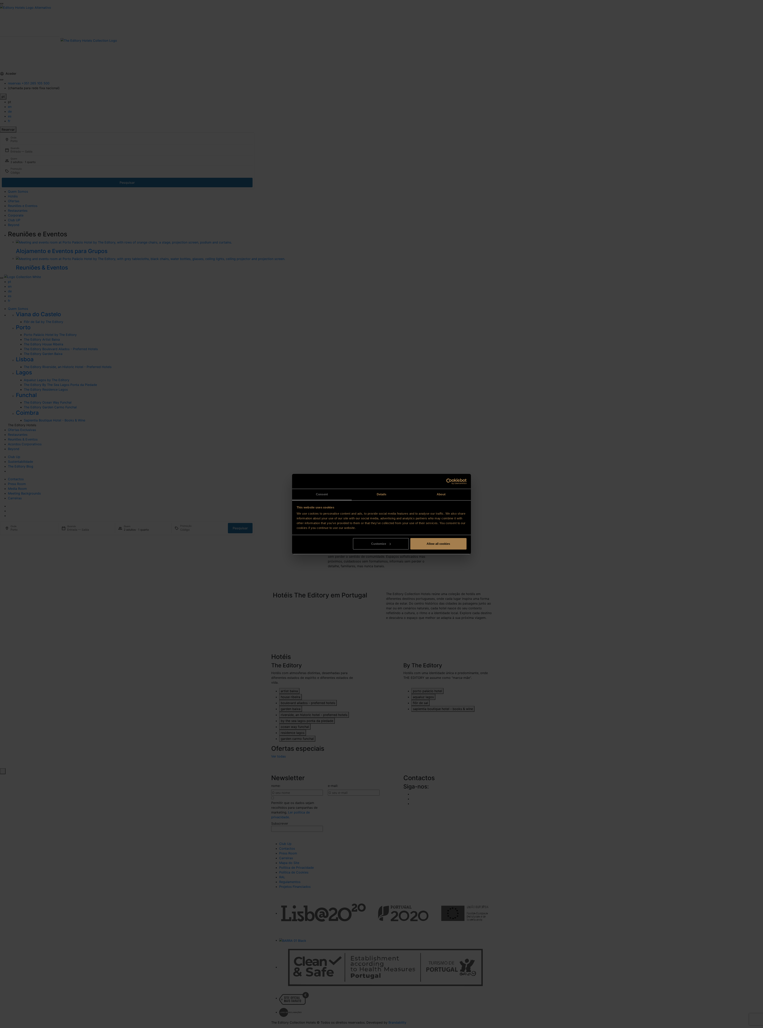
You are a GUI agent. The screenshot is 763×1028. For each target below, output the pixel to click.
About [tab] (441, 494)
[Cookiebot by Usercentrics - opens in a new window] (449, 481)
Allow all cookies (438, 543)
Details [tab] (381, 494)
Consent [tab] (322, 494)
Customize (378, 543)
